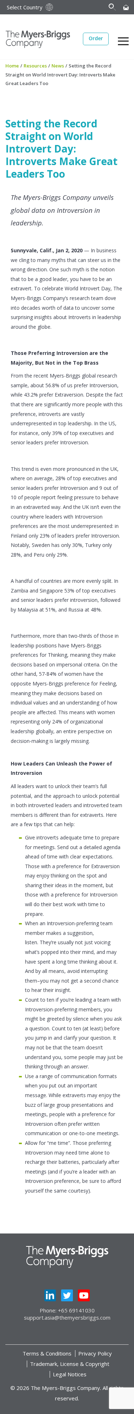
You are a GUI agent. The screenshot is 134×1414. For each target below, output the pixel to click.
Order (96, 38)
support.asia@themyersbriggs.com (67, 1317)
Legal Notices (69, 1374)
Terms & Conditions (47, 1353)
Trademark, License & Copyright (69, 1363)
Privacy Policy (95, 1353)
